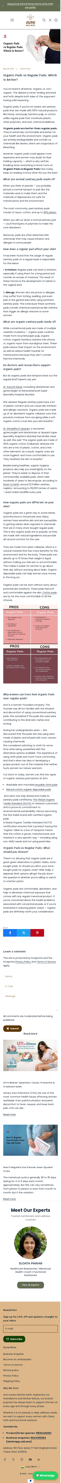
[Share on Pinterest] (37, 932)
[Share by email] (51, 932)
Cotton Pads (25, 69)
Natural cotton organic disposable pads (28, 789)
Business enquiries (13, 1354)
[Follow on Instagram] (21, 1459)
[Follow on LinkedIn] (38, 1459)
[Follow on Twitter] (13, 1459)
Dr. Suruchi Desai (12, 387)
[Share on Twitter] (23, 932)
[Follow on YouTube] (30, 1459)
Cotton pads (49, 592)
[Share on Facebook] (10, 932)
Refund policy (11, 1370)
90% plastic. (50, 212)
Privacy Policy (23, 961)
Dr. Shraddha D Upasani (16, 428)
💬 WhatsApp (45, 1475)
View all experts (30, 1285)
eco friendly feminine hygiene (15, 1076)
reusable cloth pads (46, 784)
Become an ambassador (17, 1359)
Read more (9, 1114)
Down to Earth (11, 484)
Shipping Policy (11, 1381)
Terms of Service (46, 961)
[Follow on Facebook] (5, 1459)
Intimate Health (9, 1161)
